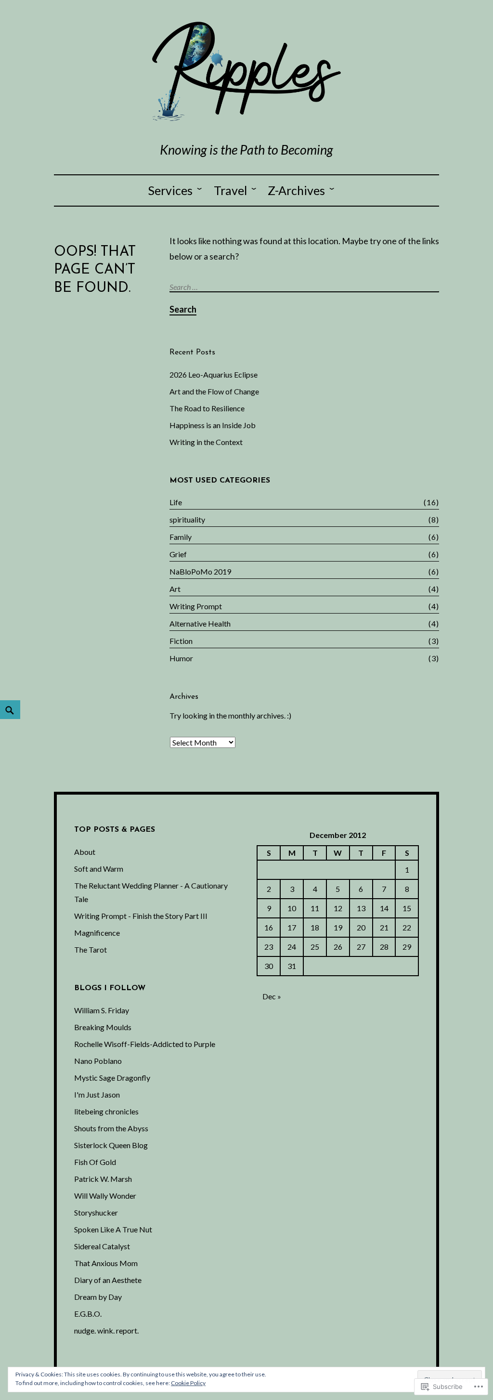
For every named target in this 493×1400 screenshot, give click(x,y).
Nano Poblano (98, 1060)
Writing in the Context (206, 441)
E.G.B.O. (88, 1313)
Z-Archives (296, 190)
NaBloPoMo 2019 (200, 571)
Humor (181, 658)
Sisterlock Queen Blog (111, 1145)
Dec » (271, 996)
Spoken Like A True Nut (113, 1229)
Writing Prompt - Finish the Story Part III (141, 915)
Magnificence (97, 932)
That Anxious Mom (106, 1263)
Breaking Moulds (102, 1027)
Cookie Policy (188, 1383)
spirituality (187, 519)
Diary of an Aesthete (108, 1279)
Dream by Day (98, 1296)
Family (180, 536)
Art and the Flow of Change (214, 391)
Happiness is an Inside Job (212, 425)
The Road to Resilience (207, 408)
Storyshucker (96, 1212)
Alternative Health (200, 623)
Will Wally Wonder (105, 1195)
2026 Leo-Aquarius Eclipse (213, 374)
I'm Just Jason (97, 1094)
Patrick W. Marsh (103, 1178)
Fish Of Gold (95, 1161)
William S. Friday (101, 1010)
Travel (230, 190)
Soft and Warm (98, 868)
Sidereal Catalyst (102, 1246)
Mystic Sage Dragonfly (112, 1077)
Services (170, 190)
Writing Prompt (195, 606)
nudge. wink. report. (106, 1330)
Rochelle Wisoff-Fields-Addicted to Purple (144, 1043)
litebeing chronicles (106, 1111)
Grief (178, 554)
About (84, 851)
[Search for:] (305, 286)
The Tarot (90, 949)
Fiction (181, 640)
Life (175, 502)
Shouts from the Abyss (111, 1128)
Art (175, 588)
